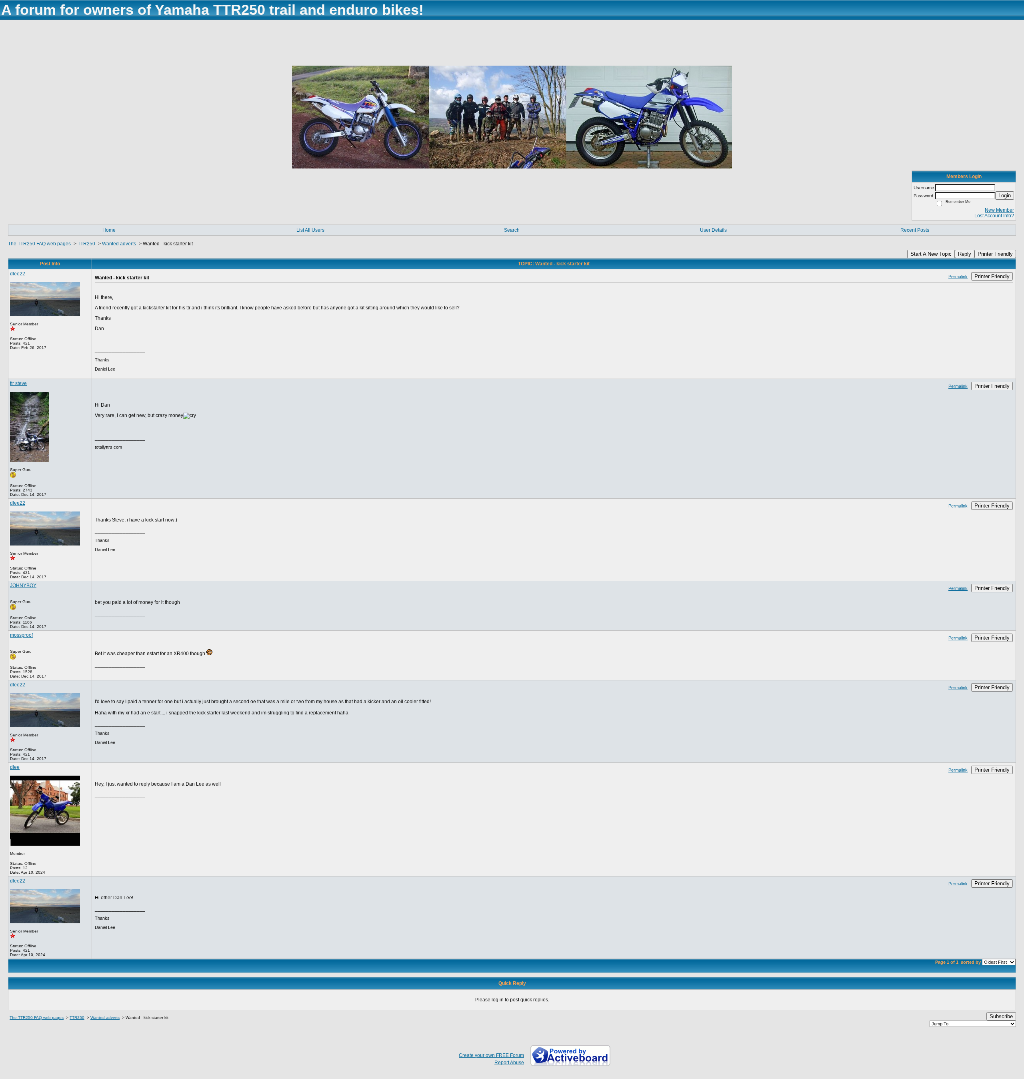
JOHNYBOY (23, 585)
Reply (964, 254)
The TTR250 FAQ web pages (39, 244)
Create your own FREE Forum (491, 1055)
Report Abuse (509, 1062)
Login (1004, 196)
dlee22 (17, 274)
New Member (999, 210)
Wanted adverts (119, 244)
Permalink (958, 276)
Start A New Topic (931, 254)
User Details (713, 230)
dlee (15, 767)
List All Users (310, 230)
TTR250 (86, 244)
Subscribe (1001, 1016)
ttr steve (18, 383)
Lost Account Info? (994, 216)
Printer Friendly (995, 254)
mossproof (21, 635)
